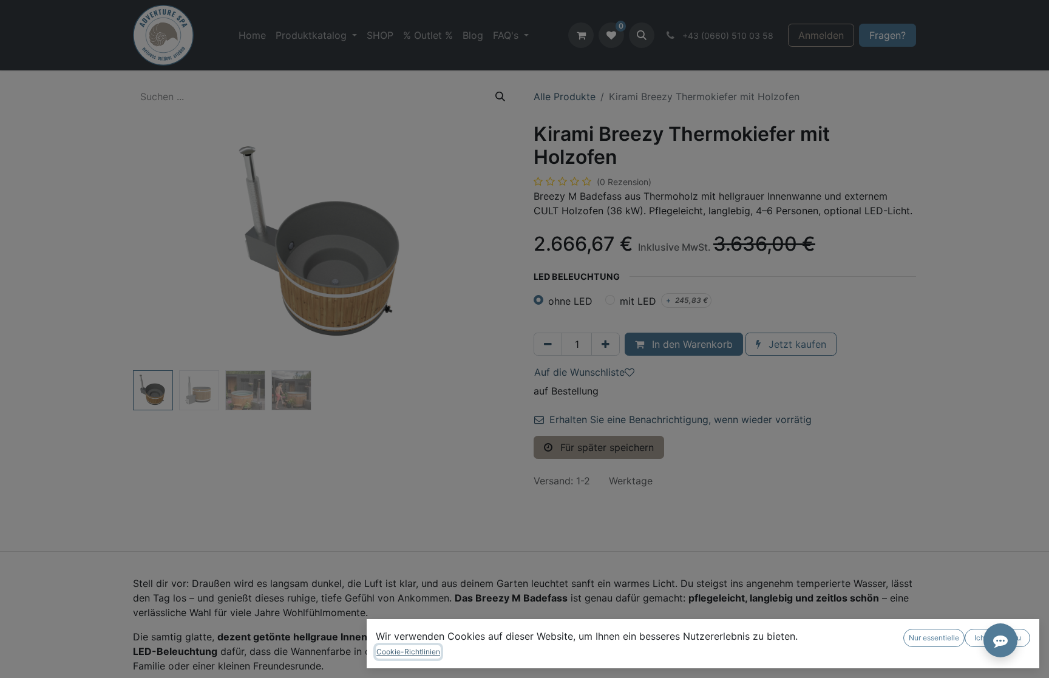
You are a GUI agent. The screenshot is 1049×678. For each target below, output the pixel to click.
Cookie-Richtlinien (408, 651)
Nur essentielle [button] (934, 637)
